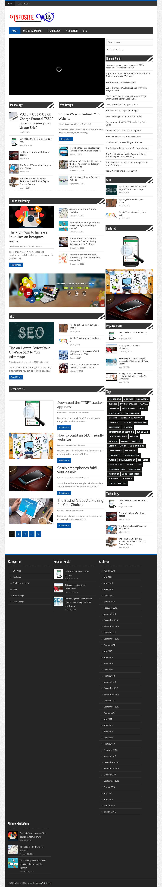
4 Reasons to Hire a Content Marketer (83, 211)
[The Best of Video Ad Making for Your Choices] (14, 169)
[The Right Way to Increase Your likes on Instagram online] (31, 217)
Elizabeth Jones (64, 478)
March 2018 (109, 675)
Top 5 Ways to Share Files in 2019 (121, 170)
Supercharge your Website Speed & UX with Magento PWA (126, 89)
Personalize (114, 455)
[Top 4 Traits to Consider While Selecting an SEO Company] (63, 368)
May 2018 (108, 663)
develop (142, 408)
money (123, 446)
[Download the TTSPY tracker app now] (14, 142)
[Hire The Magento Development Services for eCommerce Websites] (63, 151)
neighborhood (137, 446)
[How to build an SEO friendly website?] (31, 446)
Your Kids (127, 478)
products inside (131, 455)
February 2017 (110, 750)
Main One (113, 441)
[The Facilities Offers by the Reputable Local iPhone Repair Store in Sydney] (14, 182)
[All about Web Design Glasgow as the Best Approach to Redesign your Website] (63, 164)
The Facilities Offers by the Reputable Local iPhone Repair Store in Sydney (34, 181)
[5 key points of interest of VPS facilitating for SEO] (63, 355)
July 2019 (108, 576)
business (113, 404)
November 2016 (111, 768)
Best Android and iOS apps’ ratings (122, 104)
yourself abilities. (117, 483)
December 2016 (111, 762)
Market (124, 441)
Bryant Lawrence (15, 362)
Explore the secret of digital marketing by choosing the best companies (84, 257)
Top (10, 3)
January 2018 (110, 682)
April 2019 (108, 595)
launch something (118, 436)
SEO (85, 30)
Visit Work (114, 474)
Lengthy (134, 436)
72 (38, 534)
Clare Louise (63, 412)
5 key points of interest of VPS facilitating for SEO (84, 353)
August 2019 (109, 570)
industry (127, 427)
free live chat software (115, 50)
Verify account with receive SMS (121, 81)
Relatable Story (127, 460)
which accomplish (131, 474)
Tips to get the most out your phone (83, 326)
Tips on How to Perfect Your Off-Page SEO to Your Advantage (29, 352)
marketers (136, 441)
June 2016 (108, 799)
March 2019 (109, 601)
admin (61, 124)
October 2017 (110, 700)
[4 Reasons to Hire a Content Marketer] (63, 213)
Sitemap (38, 883)
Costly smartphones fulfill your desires (35, 153)
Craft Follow (128, 408)
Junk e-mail (142, 432)
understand (134, 469)
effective (113, 418)
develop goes (115, 413)
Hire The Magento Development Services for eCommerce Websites (85, 149)
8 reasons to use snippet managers (122, 110)
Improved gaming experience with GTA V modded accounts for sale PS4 (125, 66)
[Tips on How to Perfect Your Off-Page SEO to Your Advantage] (31, 333)
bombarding (142, 399)
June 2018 (108, 657)
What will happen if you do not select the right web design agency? (84, 225)
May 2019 (108, 589)
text (140, 464)
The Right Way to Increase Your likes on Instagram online (28, 236)
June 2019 (108, 583)
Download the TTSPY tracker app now (36, 140)
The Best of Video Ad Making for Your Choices (35, 167)
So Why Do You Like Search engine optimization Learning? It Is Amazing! (133, 376)
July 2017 (108, 719)
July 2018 (108, 651)
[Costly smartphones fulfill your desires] (14, 155)
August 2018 (109, 644)
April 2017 (108, 737)
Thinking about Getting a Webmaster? (129, 347)
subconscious (115, 464)
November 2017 (111, 694)
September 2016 (111, 780)
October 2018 (110, 632)
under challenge (117, 469)
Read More (66, 139)
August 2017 (109, 712)
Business (17, 570)
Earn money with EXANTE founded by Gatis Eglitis (126, 123)
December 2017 (111, 688)
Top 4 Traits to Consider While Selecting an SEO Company (84, 366)
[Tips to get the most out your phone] (63, 328)
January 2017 (110, 756)
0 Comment (86, 124)
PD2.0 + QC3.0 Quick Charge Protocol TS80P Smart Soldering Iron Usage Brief (36, 121)
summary (130, 464)
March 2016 (109, 805)
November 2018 (111, 626)
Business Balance (128, 404)
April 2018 (108, 669)
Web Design (72, 30)
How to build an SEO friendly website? (80, 437)
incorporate (140, 422)
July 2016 (108, 793)
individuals (114, 427)
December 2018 (111, 620)
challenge (114, 408)
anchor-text (115, 399)
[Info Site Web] (32, 17)
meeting (112, 446)
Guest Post (23, 3)
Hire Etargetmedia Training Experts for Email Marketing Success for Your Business (83, 241)
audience (128, 399)
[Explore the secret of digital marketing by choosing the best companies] (63, 258)
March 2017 (109, 743)
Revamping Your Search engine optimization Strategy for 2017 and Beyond (133, 361)
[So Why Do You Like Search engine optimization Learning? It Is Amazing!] (111, 377)
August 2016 (109, 787)
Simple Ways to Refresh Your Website (79, 116)
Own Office (130, 450)
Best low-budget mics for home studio (124, 116)
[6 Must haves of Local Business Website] (63, 180)
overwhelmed (115, 450)
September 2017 (111, 706)
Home (15, 30)
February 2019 (110, 607)
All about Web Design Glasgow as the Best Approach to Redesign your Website (85, 164)
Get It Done (114, 422)
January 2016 (110, 811)
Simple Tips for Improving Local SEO (84, 339)
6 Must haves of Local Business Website (84, 178)
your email (114, 478)
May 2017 (108, 731)
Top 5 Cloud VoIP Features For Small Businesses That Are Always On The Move (128, 74)
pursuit (112, 460)
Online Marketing (32, 30)
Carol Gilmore (14, 246)
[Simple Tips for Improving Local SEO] (63, 341)
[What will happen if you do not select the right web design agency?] (63, 226)
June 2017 (108, 725)
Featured (17, 576)
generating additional (132, 418)
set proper (143, 460)
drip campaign (132, 413)
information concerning (121, 432)
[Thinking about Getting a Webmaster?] (111, 349)
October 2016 (110, 774)
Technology (53, 30)
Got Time (127, 422)
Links (30, 883)
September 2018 (111, 638)
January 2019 (110, 614)
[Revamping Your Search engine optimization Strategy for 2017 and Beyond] (111, 361)
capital (144, 404)
